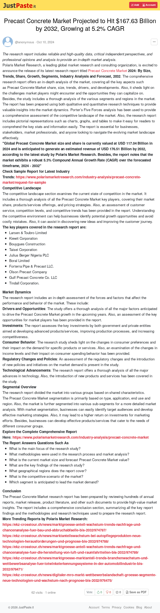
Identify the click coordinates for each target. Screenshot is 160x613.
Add (136, 5)
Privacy (116, 607)
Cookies (129, 607)
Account (150, 5)
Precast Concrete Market (107, 70)
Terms (105, 607)
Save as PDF (138, 592)
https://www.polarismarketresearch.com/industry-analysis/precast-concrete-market (80, 437)
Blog (139, 607)
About (148, 607)
